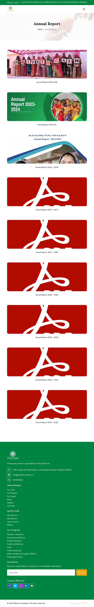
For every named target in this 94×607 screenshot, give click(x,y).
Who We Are (12, 515)
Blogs (9, 499)
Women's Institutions (15, 534)
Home (40, 29)
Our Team (11, 490)
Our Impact (11, 496)
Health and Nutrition (15, 544)
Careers (10, 503)
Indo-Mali (11, 506)
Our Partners (12, 493)
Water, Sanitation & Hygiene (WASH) (21, 554)
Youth (9, 547)
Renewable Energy (14, 557)
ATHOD (84, 603)
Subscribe (81, 572)
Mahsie (10, 525)
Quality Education (14, 541)
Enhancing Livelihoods (16, 538)
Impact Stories (13, 522)
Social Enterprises (14, 550)
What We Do (12, 519)
